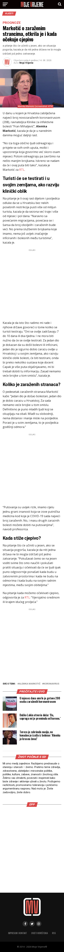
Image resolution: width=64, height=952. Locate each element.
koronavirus (51, 684)
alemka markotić (29, 684)
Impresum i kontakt (17, 933)
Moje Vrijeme (26, 63)
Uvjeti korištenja (39, 933)
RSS (54, 933)
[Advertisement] (32, 284)
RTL (22, 170)
